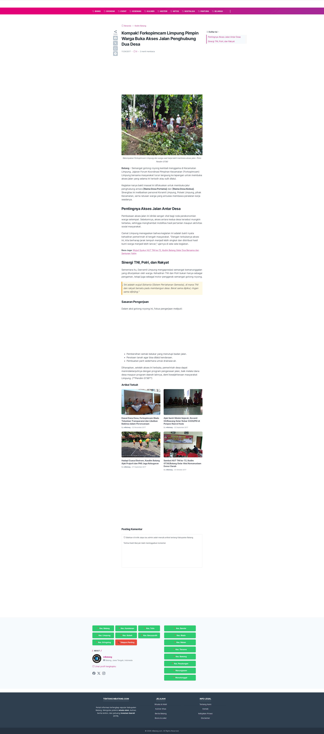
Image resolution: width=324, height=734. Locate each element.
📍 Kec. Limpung (103, 635)
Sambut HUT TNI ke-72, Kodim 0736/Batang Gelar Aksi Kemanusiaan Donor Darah (182, 463)
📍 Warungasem (180, 670)
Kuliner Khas (160, 709)
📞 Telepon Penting (126, 642)
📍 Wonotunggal (180, 677)
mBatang (107, 657)
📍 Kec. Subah (126, 635)
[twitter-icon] (98, 673)
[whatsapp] (115, 48)
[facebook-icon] (93, 673)
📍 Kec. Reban (180, 642)
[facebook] (115, 38)
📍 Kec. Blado (180, 635)
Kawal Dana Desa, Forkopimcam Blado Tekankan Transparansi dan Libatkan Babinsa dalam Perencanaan (140, 421)
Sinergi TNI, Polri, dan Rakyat (221, 41)
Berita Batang (161, 713)
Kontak (205, 709)
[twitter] (115, 43)
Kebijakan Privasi (205, 713)
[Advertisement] (162, 73)
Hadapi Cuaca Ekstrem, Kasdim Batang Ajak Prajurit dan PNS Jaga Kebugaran (141, 462)
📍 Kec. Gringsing (103, 642)
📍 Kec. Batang (103, 628)
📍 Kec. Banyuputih (149, 635)
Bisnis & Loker (161, 718)
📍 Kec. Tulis (149, 628)
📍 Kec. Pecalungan (179, 663)
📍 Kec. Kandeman (126, 628)
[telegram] (115, 53)
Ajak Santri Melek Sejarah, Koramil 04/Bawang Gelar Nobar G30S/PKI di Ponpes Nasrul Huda (182, 421)
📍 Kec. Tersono (180, 649)
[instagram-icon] (103, 673)
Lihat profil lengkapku (105, 666)
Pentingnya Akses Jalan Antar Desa (224, 37)
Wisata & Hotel (161, 704)
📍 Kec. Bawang (180, 656)
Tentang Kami (205, 704)
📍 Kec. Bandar (180, 628)
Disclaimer (205, 718)
